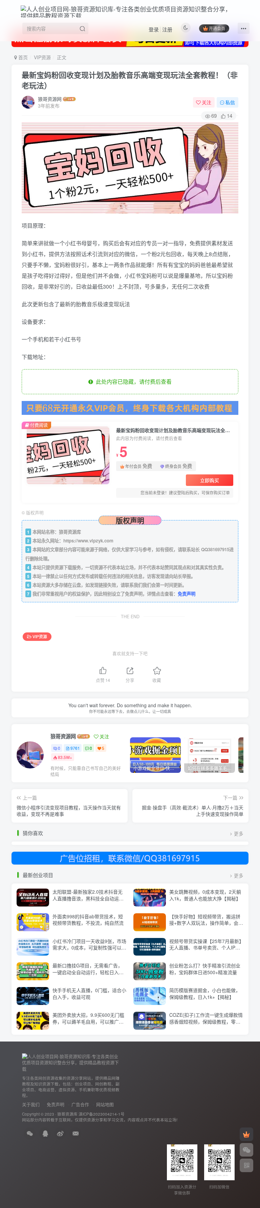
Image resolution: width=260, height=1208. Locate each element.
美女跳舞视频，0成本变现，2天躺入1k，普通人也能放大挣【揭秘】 (205, 895)
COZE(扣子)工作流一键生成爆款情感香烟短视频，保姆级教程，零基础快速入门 (206, 1021)
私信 (230, 102)
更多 (238, 833)
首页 (22, 57)
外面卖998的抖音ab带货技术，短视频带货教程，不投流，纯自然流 (88, 919)
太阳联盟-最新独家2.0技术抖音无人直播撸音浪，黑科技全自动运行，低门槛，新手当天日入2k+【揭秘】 (87, 901)
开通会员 (217, 28)
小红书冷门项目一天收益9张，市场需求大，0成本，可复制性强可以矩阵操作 (89, 948)
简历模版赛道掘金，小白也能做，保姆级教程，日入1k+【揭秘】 (204, 993)
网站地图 (105, 1104)
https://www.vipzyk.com (88, 540)
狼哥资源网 (50, 98)
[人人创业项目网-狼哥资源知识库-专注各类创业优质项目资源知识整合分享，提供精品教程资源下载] (71, 1062)
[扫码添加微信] (246, 1150)
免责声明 (186, 593)
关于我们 (31, 1104)
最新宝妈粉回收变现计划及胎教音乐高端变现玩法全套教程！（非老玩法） (130, 80)
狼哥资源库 (67, 1114)
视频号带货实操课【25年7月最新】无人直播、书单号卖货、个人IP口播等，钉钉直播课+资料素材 (205, 948)
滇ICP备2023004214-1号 (102, 1114)
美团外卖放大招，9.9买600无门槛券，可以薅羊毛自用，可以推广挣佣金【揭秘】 (88, 1021)
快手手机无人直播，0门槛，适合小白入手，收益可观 (89, 993)
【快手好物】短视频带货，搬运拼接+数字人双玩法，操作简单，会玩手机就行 (206, 923)
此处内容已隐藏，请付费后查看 (132, 381)
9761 (75, 748)
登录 (154, 29)
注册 (167, 29)
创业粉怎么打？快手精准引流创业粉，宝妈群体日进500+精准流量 (204, 969)
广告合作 (80, 1104)
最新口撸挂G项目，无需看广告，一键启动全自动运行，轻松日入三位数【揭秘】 (88, 972)
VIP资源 (42, 57)
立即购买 (209, 480)
